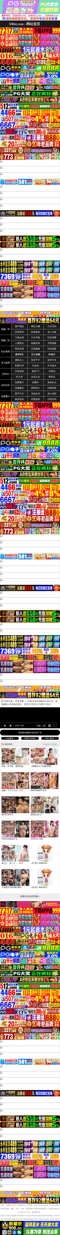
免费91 (35, 382)
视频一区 (5, 329)
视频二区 (5, 340)
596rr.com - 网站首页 (24, 24)
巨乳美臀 (51, 337)
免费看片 (19, 382)
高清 (39, 726)
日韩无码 (51, 399)
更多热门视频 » (50, 744)
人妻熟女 (19, 343)
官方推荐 (5, 363)
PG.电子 (50, 738)
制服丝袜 (35, 343)
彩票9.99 (19, 365)
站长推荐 (5, 351)
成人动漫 (51, 332)
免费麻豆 (19, 388)
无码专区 (5, 385)
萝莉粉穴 (35, 388)
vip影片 (10, 738)
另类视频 (51, 343)
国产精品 (19, 326)
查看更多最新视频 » (30, 896)
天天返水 (51, 365)
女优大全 (35, 377)
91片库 (19, 377)
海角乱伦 (51, 382)
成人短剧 (51, 393)
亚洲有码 (19, 332)
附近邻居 (19, 349)
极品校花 (19, 399)
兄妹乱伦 (35, 393)
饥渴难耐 (35, 349)
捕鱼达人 (19, 360)
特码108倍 (30, 738)
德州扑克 (51, 360)
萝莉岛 (52, 377)
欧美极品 (35, 332)
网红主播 (35, 326)
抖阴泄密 (51, 388)
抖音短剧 (19, 371)
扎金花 (35, 365)
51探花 (51, 371)
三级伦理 (19, 337)
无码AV (5, 374)
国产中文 (19, 393)
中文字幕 (35, 337)
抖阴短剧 (35, 399)
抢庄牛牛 (35, 360)
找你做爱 (51, 349)
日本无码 (51, 326)
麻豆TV (35, 371)
